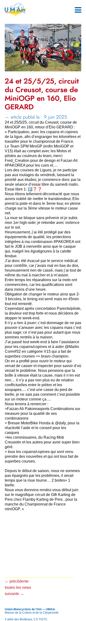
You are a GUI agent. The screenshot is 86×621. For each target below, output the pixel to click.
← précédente (17, 581)
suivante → (14, 594)
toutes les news (18, 587)
